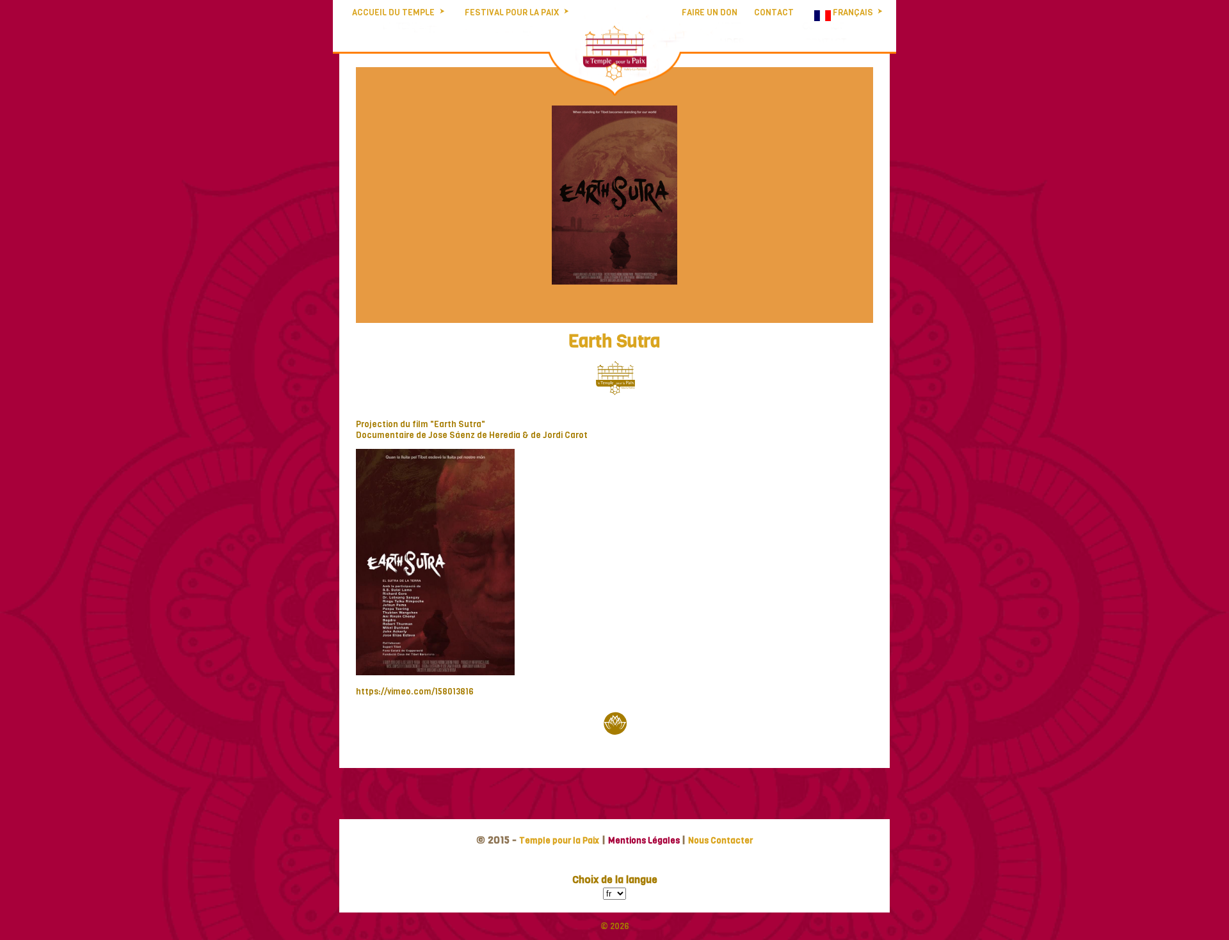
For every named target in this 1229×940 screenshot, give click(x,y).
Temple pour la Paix (559, 840)
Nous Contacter (720, 840)
